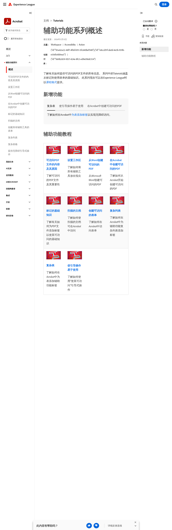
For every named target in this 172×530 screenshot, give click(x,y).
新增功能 (146, 49)
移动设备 (9, 215)
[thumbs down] (96, 525)
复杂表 (50, 265)
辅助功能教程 (149, 55)
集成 (8, 195)
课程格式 (51, 82)
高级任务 (9, 162)
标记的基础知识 (53, 213)
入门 (8, 56)
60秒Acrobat (12, 182)
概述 (8, 48)
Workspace (56, 44)
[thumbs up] (89, 525)
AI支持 (8, 168)
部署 (8, 209)
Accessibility (70, 44)
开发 (8, 202)
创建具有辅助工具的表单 (18, 129)
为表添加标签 (80, 114)
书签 (147, 36)
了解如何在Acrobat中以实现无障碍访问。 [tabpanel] (79, 114)
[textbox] (17, 30)
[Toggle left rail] (30, 13)
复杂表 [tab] (51, 106)
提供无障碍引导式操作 (18, 152)
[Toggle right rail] (141, 13)
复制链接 (159, 36)
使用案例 (9, 175)
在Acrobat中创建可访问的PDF (116, 164)
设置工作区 (74, 160)
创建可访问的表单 (95, 213)
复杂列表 (115, 210)
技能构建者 (10, 188)
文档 (46, 20)
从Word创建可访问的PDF (96, 164)
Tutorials (58, 20)
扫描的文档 (74, 210)
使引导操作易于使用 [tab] (71, 106)
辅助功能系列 (11, 62)
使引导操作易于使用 (74, 267)
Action (82, 44)
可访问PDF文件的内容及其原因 (53, 164)
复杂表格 (12, 144)
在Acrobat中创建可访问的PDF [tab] (104, 106)
